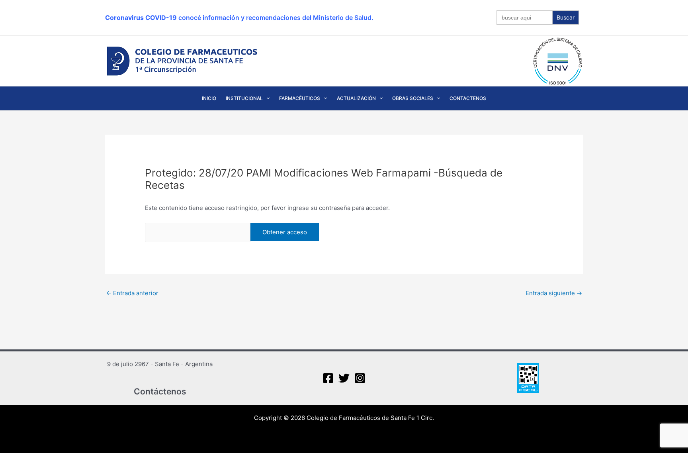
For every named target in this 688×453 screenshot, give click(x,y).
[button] (266, 98)
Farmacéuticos (299, 98)
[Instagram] (360, 378)
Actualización (356, 98)
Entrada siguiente (554, 293)
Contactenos (468, 98)
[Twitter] (344, 378)
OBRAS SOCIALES (412, 98)
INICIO (209, 98)
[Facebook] (328, 378)
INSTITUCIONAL (244, 98)
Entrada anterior (132, 293)
